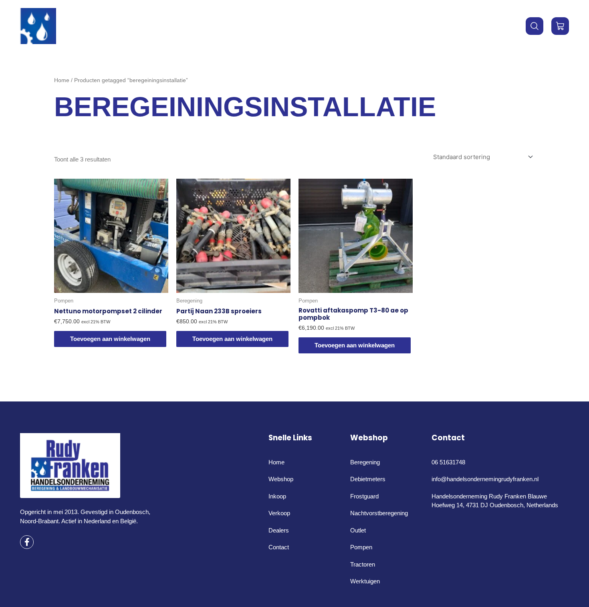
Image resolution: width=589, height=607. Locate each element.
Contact (356, 26)
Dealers (314, 26)
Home (226, 26)
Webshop (264, 26)
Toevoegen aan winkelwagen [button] (110, 338)
